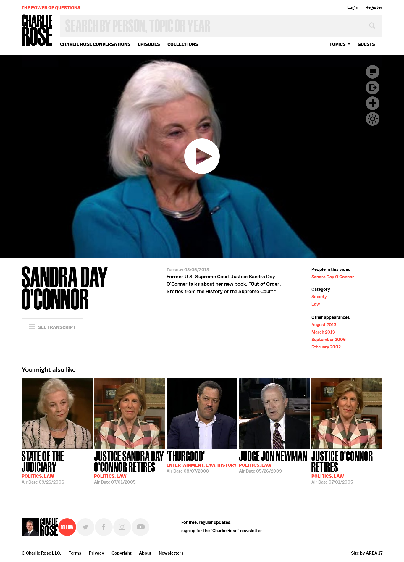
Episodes (149, 44)
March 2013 (323, 332)
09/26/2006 (43, 467)
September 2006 (328, 340)
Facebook (104, 527)
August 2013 (323, 325)
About (145, 553)
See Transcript (56, 327)
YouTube (140, 527)
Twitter (85, 527)
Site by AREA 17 (366, 553)
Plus (372, 103)
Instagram (122, 527)
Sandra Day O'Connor (332, 277)
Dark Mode (372, 119)
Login (352, 7)
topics (337, 44)
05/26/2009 (273, 461)
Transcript (372, 72)
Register (374, 7)
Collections (182, 44)
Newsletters (171, 553)
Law (315, 304)
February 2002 (326, 347)
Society (319, 297)
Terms (75, 553)
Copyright (121, 553)
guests (366, 44)
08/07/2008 (202, 461)
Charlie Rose (37, 30)
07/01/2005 (129, 467)
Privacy (96, 553)
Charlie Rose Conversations (95, 44)
